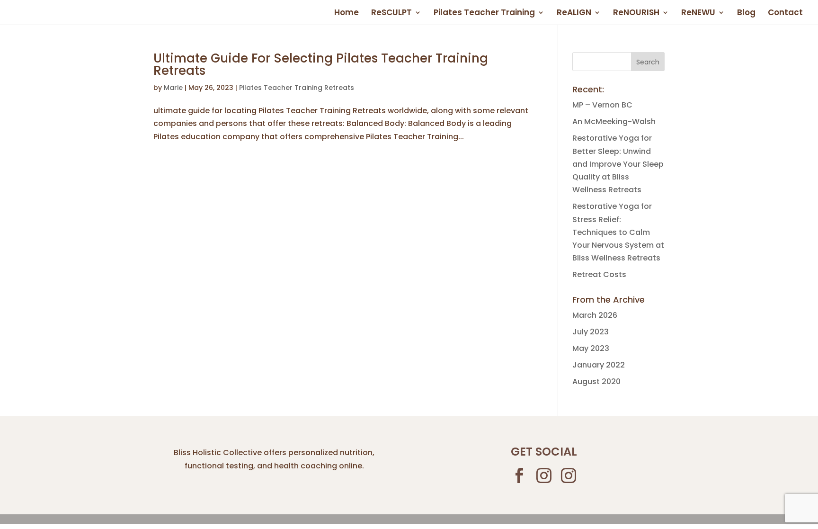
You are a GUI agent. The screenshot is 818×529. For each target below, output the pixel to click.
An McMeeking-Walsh (614, 121)
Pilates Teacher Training (484, 13)
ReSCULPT (391, 13)
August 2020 (596, 381)
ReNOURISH (636, 13)
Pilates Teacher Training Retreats (296, 87)
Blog (746, 13)
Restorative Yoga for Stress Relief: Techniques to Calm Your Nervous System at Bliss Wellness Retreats (618, 232)
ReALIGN (574, 13)
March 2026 (594, 315)
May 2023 (590, 348)
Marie (173, 87)
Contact (785, 13)
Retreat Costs (599, 274)
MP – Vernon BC (602, 104)
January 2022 (598, 364)
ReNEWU (698, 13)
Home (346, 13)
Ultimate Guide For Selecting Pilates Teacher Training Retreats (320, 64)
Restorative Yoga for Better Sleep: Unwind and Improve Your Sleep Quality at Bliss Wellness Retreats (618, 164)
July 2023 (590, 331)
